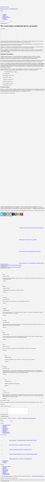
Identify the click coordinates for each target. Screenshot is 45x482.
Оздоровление (5, 428)
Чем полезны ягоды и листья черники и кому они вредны (30, 251)
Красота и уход (5, 16)
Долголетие (5, 467)
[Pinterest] (21, 214)
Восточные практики (7, 466)
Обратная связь (5, 460)
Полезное (4, 18)
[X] (13, 214)
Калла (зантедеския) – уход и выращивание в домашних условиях (31, 263)
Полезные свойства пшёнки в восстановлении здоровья (10, 265)
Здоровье (4, 15)
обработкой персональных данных (29, 418)
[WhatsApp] (19, 214)
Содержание (5, 461)
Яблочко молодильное (8, 476)
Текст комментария (4, 414)
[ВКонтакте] (4, 214)
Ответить (4, 280)
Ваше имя (2, 404)
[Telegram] (10, 214)
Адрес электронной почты (5, 406)
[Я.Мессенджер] (1, 214)
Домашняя (5, 14)
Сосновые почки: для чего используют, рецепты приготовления (31, 227)
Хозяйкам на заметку (6, 17)
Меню (1, 10)
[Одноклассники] (7, 214)
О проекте (4, 462)
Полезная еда (5, 19)
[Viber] (16, 214)
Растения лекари (3, 23)
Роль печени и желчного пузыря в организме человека (10, 267)
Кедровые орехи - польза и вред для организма (28, 239)
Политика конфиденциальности (38, 476)
